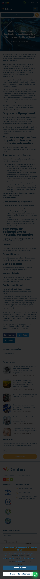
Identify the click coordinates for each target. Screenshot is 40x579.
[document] (20, 289)
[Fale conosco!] (35, 574)
